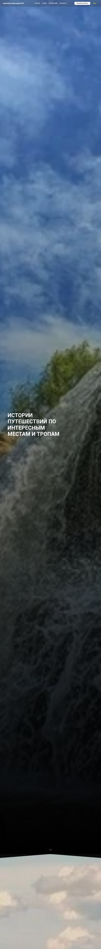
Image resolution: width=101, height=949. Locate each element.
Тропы (44, 3)
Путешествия (53, 3)
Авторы (37, 3)
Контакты (63, 3)
